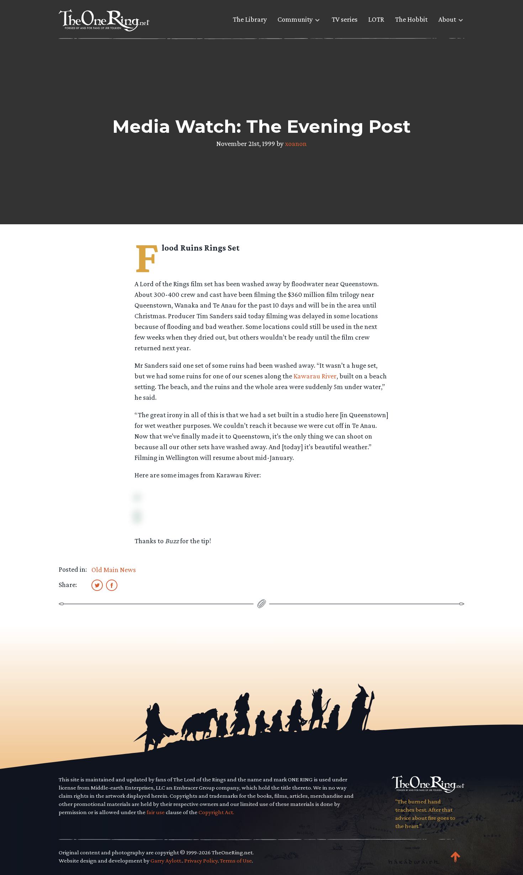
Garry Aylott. (166, 860)
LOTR (376, 19)
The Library (250, 19)
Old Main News (113, 569)
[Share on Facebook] (111, 585)
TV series (345, 19)
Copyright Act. (216, 812)
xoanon (296, 143)
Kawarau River (315, 376)
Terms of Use (236, 860)
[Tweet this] (97, 585)
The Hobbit (411, 19)
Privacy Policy (201, 860)
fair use (156, 812)
